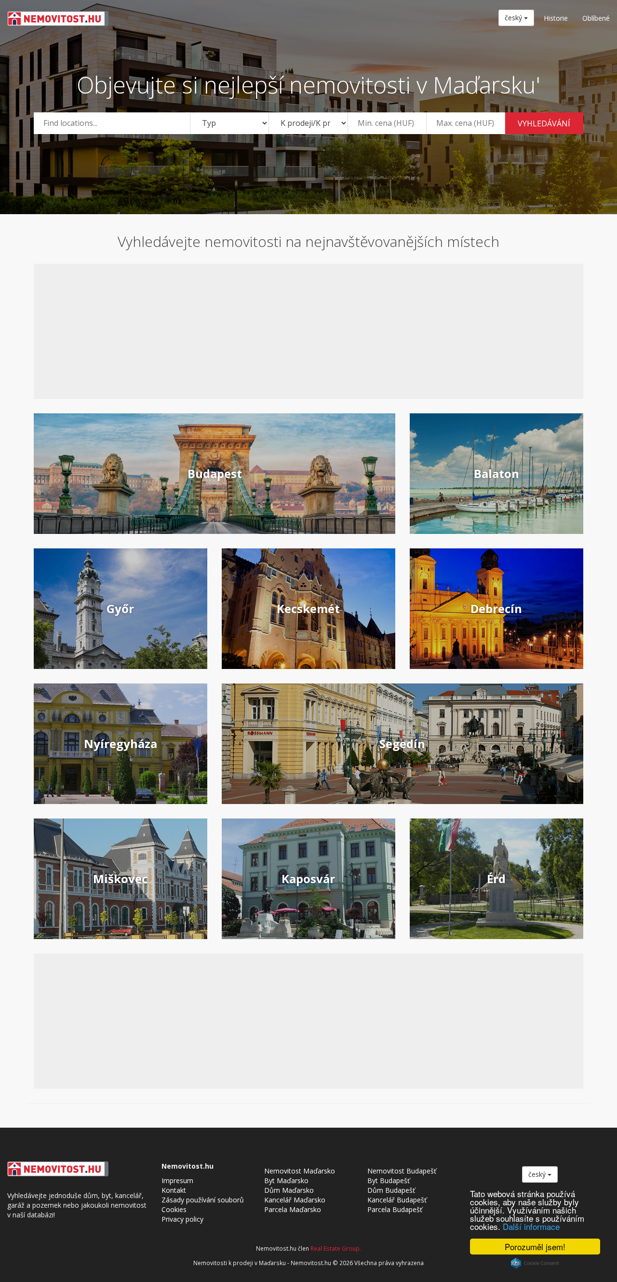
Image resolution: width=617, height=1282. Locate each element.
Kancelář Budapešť (397, 1199)
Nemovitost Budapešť (401, 1170)
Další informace (531, 1226)
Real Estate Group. (335, 1248)
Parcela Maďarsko (292, 1209)
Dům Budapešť (391, 1190)
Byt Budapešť (388, 1180)
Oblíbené (596, 18)
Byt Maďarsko (286, 1180)
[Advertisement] (308, 331)
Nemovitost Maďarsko (299, 1170)
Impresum (177, 1180)
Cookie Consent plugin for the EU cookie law (535, 1263)
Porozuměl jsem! (535, 1247)
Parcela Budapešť (394, 1209)
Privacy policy (182, 1219)
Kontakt (173, 1190)
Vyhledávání (544, 123)
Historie (556, 18)
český (514, 17)
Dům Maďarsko (289, 1190)
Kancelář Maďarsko (294, 1199)
